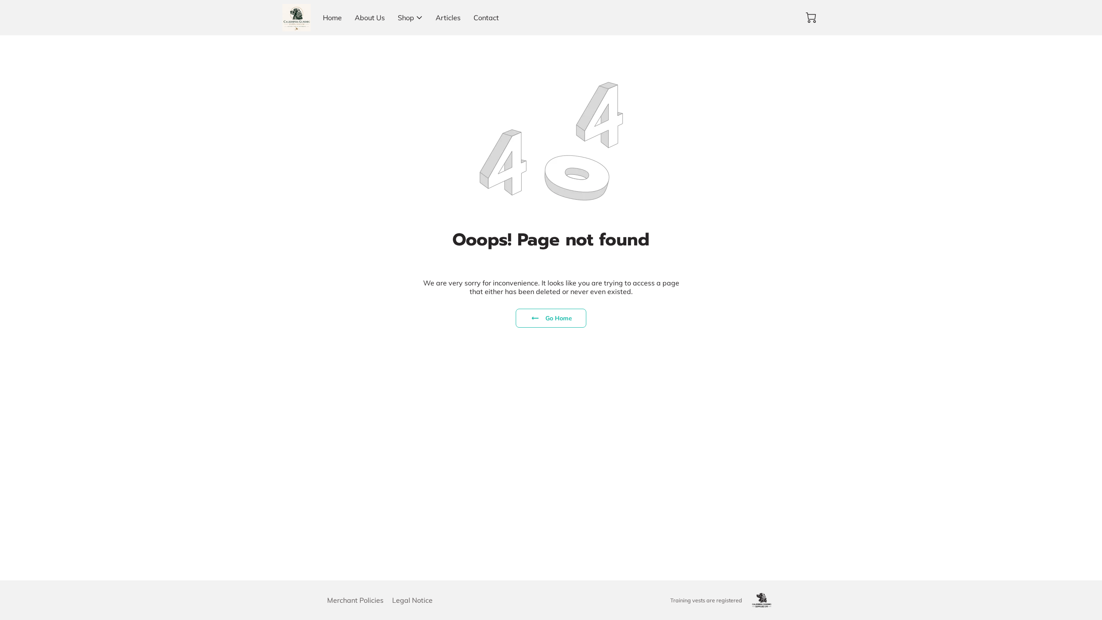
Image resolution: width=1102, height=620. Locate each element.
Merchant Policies (355, 600)
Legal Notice (412, 600)
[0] (811, 17)
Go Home (559, 318)
